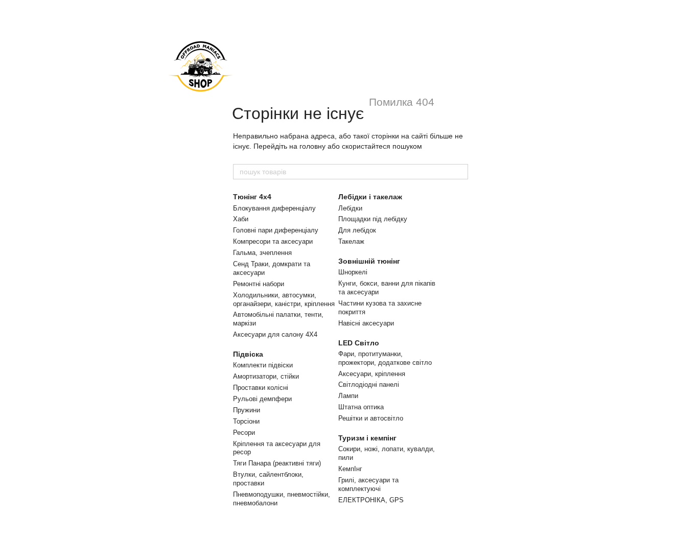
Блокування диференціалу (274, 208)
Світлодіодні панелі (368, 384)
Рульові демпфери (262, 399)
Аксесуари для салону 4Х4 (275, 334)
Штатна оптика (361, 407)
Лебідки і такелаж (370, 197)
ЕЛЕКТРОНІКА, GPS (371, 500)
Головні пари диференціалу (275, 230)
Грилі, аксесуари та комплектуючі (368, 484)
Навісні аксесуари (366, 323)
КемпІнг (350, 469)
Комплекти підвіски (263, 365)
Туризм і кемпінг (367, 438)
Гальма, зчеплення (262, 253)
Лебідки (350, 208)
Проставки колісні (260, 387)
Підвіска (248, 354)
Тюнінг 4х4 (252, 197)
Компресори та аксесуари (273, 241)
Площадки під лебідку (372, 219)
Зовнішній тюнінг (369, 261)
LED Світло (358, 343)
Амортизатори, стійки (266, 376)
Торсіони (246, 421)
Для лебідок (357, 230)
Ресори (244, 432)
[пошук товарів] (460, 171)
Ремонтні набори (258, 284)
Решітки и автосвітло (370, 418)
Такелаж (351, 241)
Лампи (348, 396)
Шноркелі (352, 272)
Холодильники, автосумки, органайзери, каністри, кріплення (284, 299)
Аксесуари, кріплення (371, 374)
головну (312, 146)
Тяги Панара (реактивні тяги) (277, 463)
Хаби (240, 219)
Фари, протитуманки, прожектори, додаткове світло (385, 358)
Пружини (246, 410)
